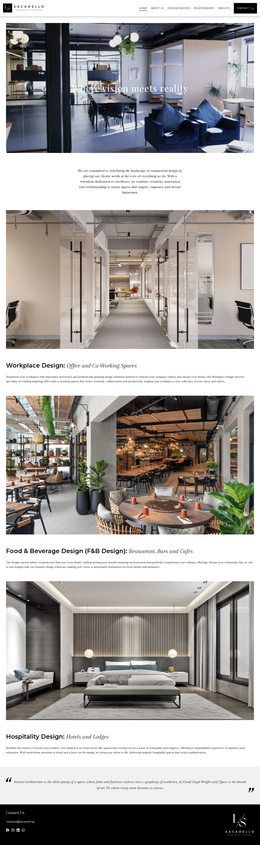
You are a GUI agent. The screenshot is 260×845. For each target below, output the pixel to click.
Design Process (179, 8)
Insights (224, 8)
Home (143, 8)
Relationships (204, 8)
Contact (243, 8)
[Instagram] (12, 830)
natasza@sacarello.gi (20, 821)
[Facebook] (7, 830)
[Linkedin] (18, 830)
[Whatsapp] (23, 830)
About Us (157, 8)
